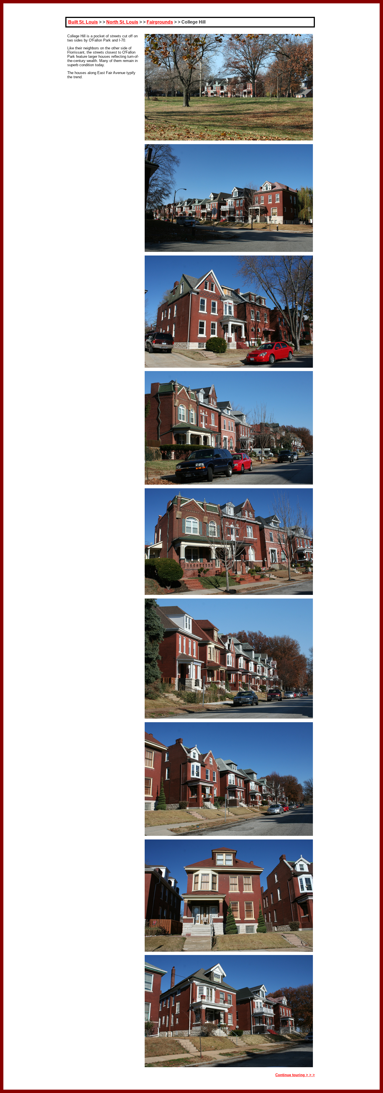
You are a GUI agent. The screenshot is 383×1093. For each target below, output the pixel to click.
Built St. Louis (83, 22)
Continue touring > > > (295, 1075)
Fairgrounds (160, 22)
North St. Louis (122, 22)
